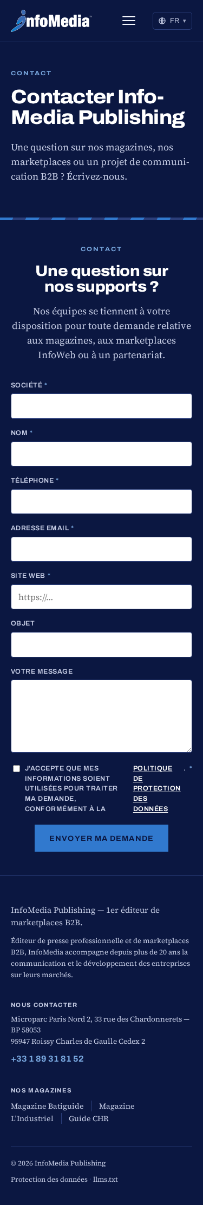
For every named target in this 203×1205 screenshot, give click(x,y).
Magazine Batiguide (47, 1106)
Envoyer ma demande (101, 838)
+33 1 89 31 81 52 (47, 1058)
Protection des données (49, 1179)
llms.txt (105, 1179)
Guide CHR (89, 1118)
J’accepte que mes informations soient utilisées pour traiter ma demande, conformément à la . (108, 789)
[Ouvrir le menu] (129, 20)
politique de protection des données (157, 789)
